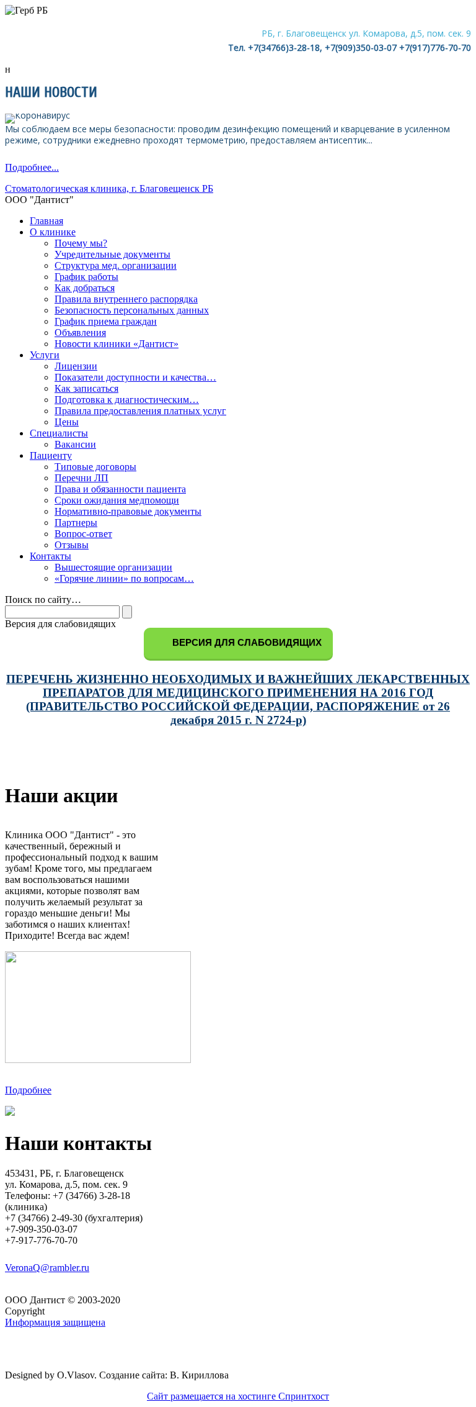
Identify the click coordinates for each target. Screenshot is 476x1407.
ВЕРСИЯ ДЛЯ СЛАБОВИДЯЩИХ (246, 642)
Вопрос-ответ (83, 533)
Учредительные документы (112, 254)
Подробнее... (32, 167)
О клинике (53, 232)
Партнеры (76, 522)
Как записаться (86, 388)
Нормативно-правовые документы (128, 511)
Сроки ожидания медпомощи (117, 500)
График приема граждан (106, 321)
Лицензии (76, 366)
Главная (46, 220)
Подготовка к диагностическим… (127, 399)
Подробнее (28, 1090)
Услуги (45, 355)
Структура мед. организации (116, 265)
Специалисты (59, 433)
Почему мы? (81, 243)
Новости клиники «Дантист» (116, 343)
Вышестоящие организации (113, 567)
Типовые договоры (95, 466)
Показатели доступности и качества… (135, 377)
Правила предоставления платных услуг (140, 410)
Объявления (80, 332)
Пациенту (51, 455)
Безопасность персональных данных (132, 310)
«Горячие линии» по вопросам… (124, 578)
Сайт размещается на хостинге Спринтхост (238, 1396)
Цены (67, 422)
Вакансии (75, 444)
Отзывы (72, 545)
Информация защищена (55, 1322)
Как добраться (85, 288)
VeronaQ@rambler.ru (47, 1267)
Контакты (50, 556)
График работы (86, 276)
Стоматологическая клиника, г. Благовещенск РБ (109, 188)
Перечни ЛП (81, 478)
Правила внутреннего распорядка (126, 299)
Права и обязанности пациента (120, 489)
